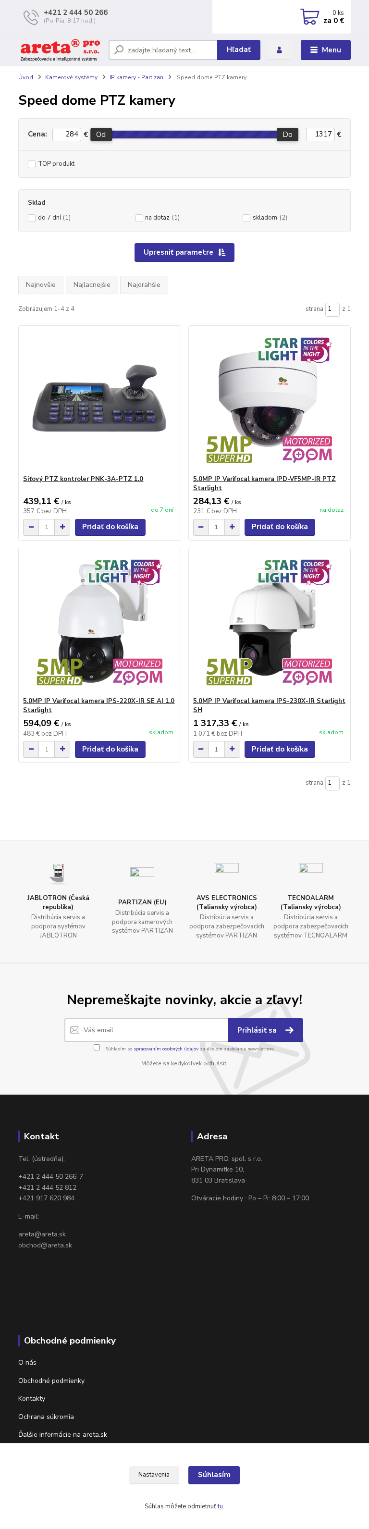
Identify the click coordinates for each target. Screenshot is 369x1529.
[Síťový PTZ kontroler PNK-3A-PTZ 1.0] (99, 400)
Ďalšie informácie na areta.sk (62, 1434)
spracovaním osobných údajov (166, 1049)
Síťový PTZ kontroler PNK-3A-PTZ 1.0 (83, 479)
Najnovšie (41, 284)
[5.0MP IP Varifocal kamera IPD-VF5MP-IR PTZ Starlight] (269, 400)
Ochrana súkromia (46, 1416)
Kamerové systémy (71, 77)
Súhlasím (214, 1475)
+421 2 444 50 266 (76, 12)
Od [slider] (101, 134)
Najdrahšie (144, 284)
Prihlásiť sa (258, 1030)
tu (220, 1506)
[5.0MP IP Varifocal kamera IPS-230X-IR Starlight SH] (269, 622)
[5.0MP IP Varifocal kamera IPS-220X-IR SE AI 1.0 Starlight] (99, 622)
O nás (27, 1362)
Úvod (25, 77)
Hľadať (239, 49)
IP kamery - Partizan (136, 77)
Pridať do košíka (110, 526)
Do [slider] (288, 134)
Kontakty (31, 1398)
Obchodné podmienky (51, 1380)
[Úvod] (59, 49)
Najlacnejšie (92, 284)
